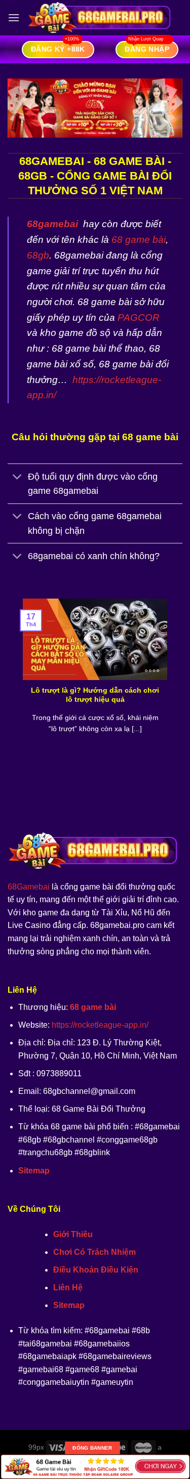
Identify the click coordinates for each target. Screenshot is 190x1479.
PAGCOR (139, 317)
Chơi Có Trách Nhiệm (94, 1252)
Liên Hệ (68, 1287)
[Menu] (14, 17)
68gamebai (52, 224)
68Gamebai (29, 886)
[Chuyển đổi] (17, 478)
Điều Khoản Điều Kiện (95, 1269)
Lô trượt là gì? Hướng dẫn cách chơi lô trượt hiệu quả (95, 695)
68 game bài (138, 239)
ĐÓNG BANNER (92, 1448)
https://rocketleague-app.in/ (100, 1025)
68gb (38, 255)
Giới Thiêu (73, 1234)
